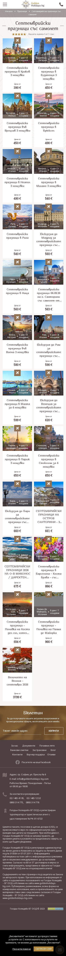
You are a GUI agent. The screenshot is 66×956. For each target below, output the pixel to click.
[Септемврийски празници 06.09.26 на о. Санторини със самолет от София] (48, 286)
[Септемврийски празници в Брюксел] (48, 120)
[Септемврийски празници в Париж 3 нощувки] (17, 453)
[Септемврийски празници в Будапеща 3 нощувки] (48, 65)
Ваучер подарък (36, 754)
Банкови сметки (19, 750)
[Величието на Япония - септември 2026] (17, 674)
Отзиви (51, 754)
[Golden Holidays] (33, 4)
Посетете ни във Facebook (36, 762)
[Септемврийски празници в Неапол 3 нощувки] (17, 176)
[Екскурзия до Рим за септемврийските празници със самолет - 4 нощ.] (48, 342)
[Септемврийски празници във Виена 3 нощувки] (17, 342)
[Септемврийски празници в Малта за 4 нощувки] (17, 397)
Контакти (17, 754)
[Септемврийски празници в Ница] (17, 286)
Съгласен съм (44, 948)
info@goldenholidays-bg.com (33, 778)
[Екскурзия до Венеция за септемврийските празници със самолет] (48, 397)
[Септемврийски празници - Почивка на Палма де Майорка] (48, 619)
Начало (8, 11)
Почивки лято (47, 745)
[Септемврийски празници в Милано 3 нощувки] (48, 176)
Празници (22, 11)
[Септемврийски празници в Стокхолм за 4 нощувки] (48, 453)
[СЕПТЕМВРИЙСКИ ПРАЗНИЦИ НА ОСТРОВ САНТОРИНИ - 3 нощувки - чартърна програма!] (48, 508)
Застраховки (39, 750)
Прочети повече (21, 949)
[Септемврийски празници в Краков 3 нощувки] (17, 65)
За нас (14, 745)
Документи (28, 745)
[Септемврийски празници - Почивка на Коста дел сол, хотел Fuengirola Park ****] (17, 619)
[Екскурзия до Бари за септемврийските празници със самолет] (17, 508)
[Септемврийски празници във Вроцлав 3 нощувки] (17, 120)
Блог (53, 750)
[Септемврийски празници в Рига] (17, 231)
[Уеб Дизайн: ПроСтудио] (54, 908)
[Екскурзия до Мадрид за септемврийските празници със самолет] (48, 231)
